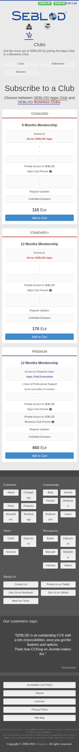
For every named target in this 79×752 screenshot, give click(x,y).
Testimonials (69, 667)
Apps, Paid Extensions (39, 376)
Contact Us (21, 584)
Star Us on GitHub (58, 592)
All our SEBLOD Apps (39, 138)
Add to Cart (39, 218)
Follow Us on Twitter (58, 584)
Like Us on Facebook (21, 592)
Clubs (40, 44)
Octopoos (42, 744)
